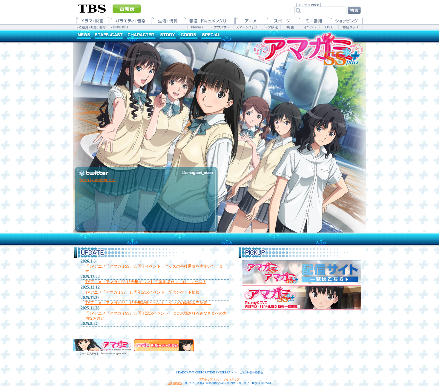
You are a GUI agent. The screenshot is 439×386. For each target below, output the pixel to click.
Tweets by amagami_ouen (97, 180)
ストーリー (168, 36)
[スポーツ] (281, 20)
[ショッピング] (346, 20)
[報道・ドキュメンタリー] (209, 20)
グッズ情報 (188, 36)
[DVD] (329, 27)
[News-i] (197, 27)
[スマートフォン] (246, 27)
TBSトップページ (210, 379)
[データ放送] (269, 27)
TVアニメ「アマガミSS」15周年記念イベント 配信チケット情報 (142, 292)
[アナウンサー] (220, 27)
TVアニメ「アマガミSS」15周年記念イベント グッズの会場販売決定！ (148, 302)
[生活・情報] (167, 20)
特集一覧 (211, 36)
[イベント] (309, 27)
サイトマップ (231, 379)
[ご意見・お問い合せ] (92, 27)
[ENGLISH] (120, 27)
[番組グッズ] (350, 27)
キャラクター (141, 36)
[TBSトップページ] (91, 8)
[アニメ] (250, 20)
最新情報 (83, 36)
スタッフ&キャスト (109, 36)
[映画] (290, 27)
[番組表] (127, 8)
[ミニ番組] (313, 20)
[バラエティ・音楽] (130, 20)
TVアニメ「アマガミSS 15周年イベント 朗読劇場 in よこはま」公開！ (145, 282)
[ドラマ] (92, 20)
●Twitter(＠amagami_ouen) (145, 171)
